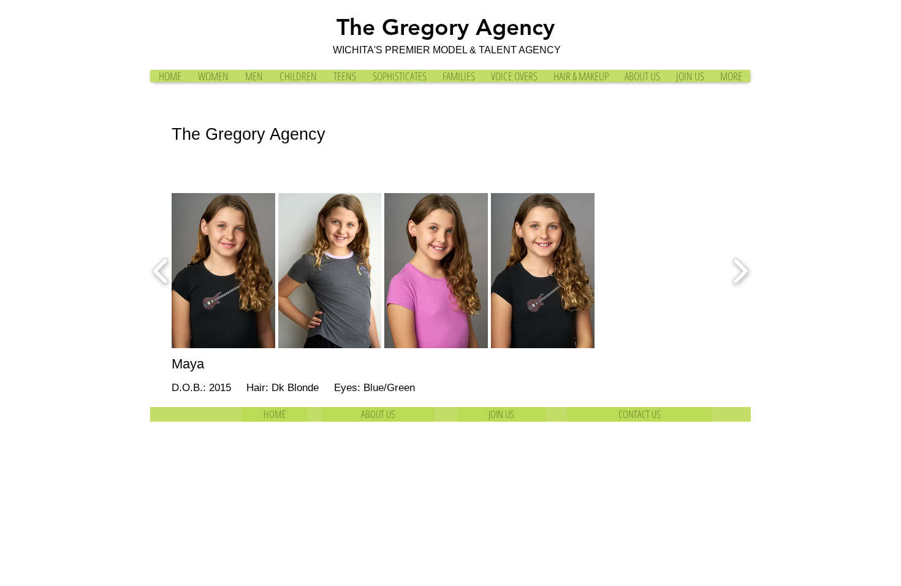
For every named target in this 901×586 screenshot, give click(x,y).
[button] (223, 270)
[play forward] (740, 271)
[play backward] (161, 271)
